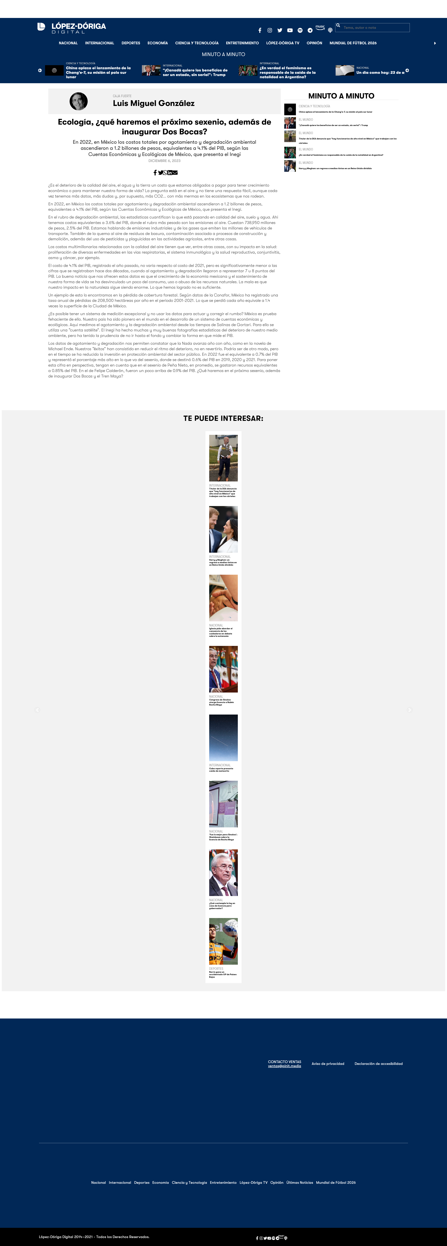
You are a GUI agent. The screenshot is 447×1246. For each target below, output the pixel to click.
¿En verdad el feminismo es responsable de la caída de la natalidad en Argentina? (288, 72)
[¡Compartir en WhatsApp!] (165, 173)
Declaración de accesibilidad (379, 1064)
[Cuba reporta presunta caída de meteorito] (223, 738)
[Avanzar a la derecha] (435, 43)
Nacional (68, 43)
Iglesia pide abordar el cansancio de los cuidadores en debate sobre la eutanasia (220, 632)
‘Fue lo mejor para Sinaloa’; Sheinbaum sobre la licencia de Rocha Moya (223, 837)
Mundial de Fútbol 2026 (353, 43)
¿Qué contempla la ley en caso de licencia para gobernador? (222, 905)
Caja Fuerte (122, 96)
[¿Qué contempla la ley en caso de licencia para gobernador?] (223, 872)
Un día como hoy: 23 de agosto (386, 72)
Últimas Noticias (299, 1182)
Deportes (131, 43)
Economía (158, 43)
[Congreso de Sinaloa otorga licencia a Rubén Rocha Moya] (223, 669)
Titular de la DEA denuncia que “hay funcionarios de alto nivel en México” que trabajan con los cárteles (223, 492)
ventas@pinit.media (284, 1066)
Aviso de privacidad (328, 1064)
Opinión (314, 43)
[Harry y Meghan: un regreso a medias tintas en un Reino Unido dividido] (223, 529)
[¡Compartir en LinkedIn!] (169, 173)
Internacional (99, 43)
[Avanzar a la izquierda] (40, 70)
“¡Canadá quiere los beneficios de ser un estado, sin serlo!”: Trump (195, 72)
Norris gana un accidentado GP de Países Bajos (223, 974)
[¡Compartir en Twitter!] (161, 173)
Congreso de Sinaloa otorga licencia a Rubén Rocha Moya (221, 702)
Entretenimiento (242, 43)
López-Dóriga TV (282, 43)
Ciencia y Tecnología (197, 43)
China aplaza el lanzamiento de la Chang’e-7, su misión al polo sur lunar (98, 72)
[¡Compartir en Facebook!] (155, 173)
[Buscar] (441, 43)
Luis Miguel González (154, 103)
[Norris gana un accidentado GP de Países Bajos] (223, 941)
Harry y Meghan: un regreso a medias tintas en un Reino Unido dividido (335, 168)
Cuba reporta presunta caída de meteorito (221, 769)
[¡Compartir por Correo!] (175, 173)
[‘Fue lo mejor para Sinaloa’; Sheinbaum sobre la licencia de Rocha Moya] (223, 804)
